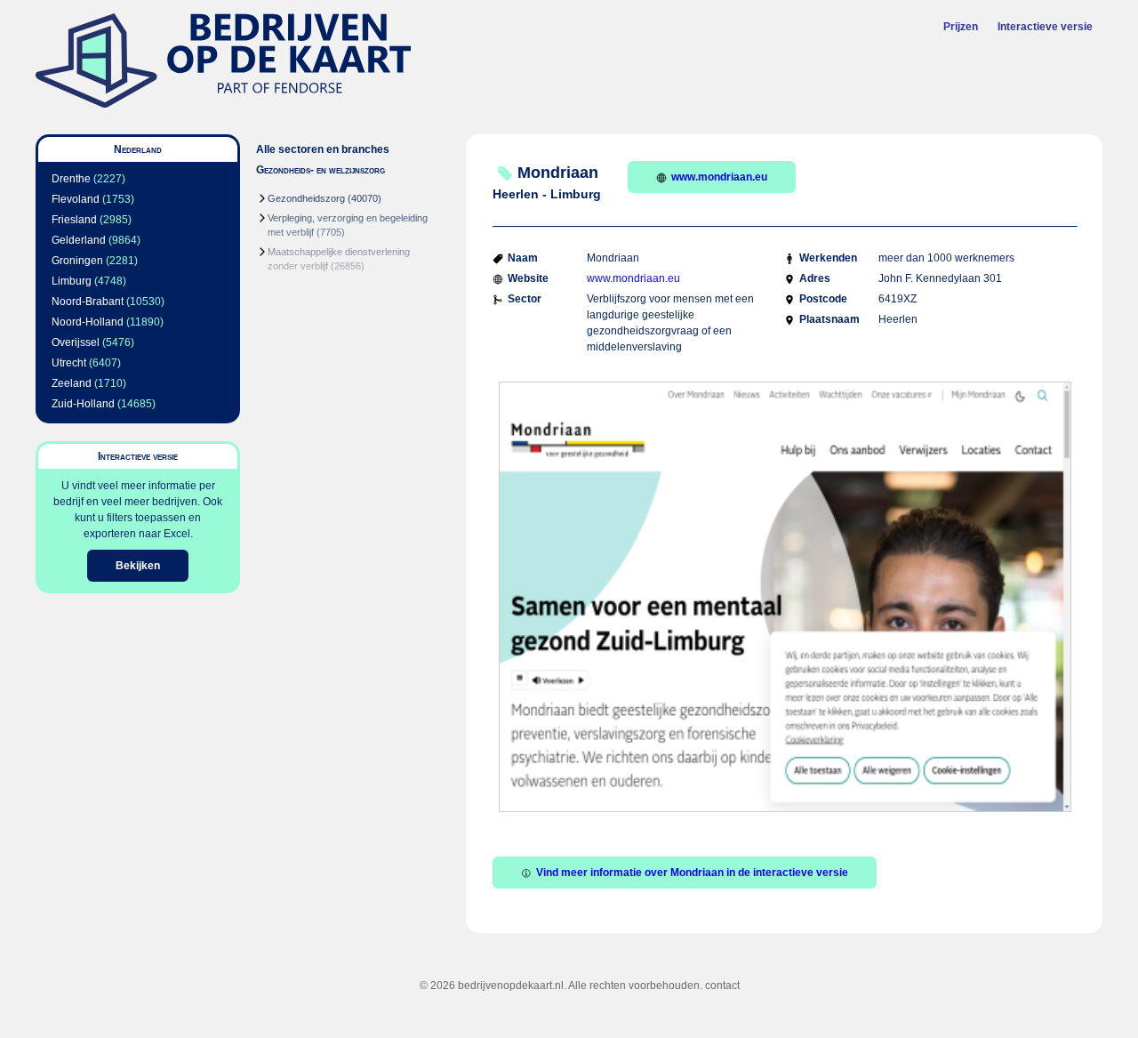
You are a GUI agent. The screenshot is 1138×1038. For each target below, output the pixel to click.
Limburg (72, 281)
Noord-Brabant (88, 301)
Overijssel (76, 342)
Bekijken (138, 565)
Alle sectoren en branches (322, 149)
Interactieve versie (1045, 26)
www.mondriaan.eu (719, 177)
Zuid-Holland (83, 404)
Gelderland (79, 240)
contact (722, 985)
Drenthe (71, 179)
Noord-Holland (88, 322)
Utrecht (69, 363)
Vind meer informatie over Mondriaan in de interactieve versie (692, 872)
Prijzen (960, 26)
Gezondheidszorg (306, 198)
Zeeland (72, 383)
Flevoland (76, 199)
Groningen (77, 260)
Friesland (74, 219)
